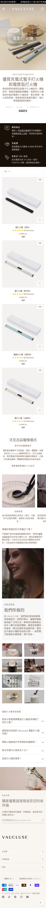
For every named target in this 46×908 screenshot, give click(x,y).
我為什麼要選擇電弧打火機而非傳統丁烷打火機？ (20, 721)
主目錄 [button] (5, 851)
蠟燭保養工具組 (20, 133)
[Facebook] (3, 897)
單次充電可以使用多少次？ (15, 750)
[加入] (42, 820)
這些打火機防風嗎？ (12, 758)
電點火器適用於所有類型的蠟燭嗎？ (19, 742)
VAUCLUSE (9, 893)
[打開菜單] (6, 9)
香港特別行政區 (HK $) (28, 879)
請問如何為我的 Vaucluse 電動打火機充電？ (20, 732)
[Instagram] (21, 897)
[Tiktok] (9, 897)
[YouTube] (27, 897)
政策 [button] (4, 867)
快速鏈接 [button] (5, 859)
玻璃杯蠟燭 (24, 130)
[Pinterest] (15, 897)
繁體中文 (8, 879)
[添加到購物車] (40, 219)
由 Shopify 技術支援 (30, 893)
